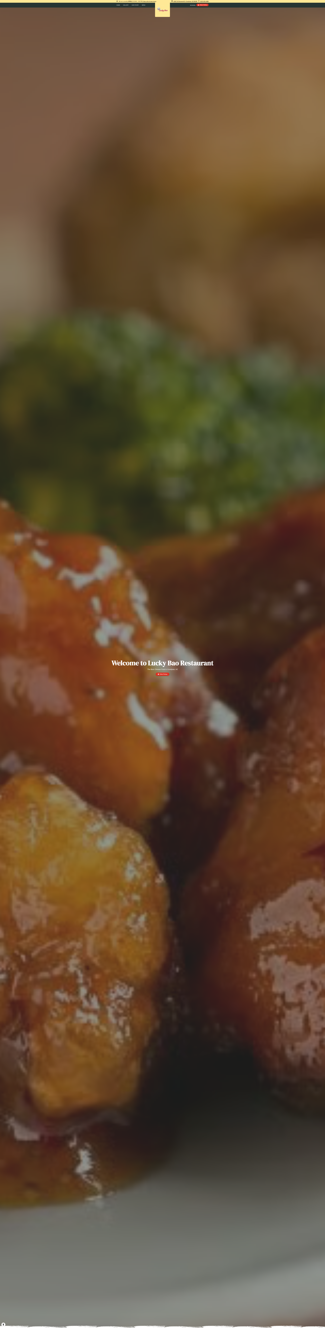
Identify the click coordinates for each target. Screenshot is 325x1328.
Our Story (135, 5)
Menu (143, 5)
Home (118, 5)
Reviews (192, 5)
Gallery (126, 5)
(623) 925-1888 (204, 1)
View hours (149, 1)
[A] (3, 1325)
